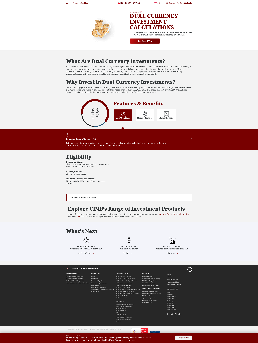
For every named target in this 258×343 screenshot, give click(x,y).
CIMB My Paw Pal (121, 308)
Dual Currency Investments (89, 268)
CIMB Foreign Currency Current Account (128, 289)
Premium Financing (147, 276)
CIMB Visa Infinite (121, 298)
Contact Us (170, 274)
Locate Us (170, 277)
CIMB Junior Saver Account (124, 283)
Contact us (81, 216)
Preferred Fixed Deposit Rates (74, 279)
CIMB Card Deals (171, 309)
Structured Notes (96, 285)
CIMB (168, 292)
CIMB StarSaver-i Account (123, 287)
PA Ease (118, 321)
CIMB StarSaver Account (123, 285)
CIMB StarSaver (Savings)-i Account (126, 281)
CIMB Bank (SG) (171, 297)
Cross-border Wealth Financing (151, 279)
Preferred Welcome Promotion (75, 276)
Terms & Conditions (173, 282)
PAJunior (119, 313)
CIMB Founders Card (122, 296)
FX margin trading (181, 214)
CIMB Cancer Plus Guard (123, 319)
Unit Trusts (94, 279)
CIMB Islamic (170, 294)
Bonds (93, 276)
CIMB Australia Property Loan (150, 285)
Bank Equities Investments (98, 287)
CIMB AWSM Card (147, 302)
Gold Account (95, 291)
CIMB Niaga (170, 301)
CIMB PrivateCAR (121, 311)
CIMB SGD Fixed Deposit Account (125, 291)
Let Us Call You (145, 41)
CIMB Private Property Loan (150, 281)
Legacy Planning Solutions (124, 306)
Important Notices (172, 279)
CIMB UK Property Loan (148, 283)
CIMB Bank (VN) (171, 305)
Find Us (126, 253)
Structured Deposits (97, 281)
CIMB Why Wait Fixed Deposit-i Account (127, 293)
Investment (75, 268)
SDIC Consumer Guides (174, 285)
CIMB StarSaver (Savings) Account (126, 279)
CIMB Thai (170, 303)
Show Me (171, 253)
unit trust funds (165, 214)
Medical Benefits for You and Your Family (78, 283)
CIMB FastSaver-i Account (123, 276)
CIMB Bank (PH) (171, 307)
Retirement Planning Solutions (125, 304)
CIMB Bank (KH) (171, 299)
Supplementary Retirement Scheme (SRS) (103, 289)
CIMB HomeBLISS (121, 315)
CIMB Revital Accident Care (124, 317)
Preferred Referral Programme (75, 281)
